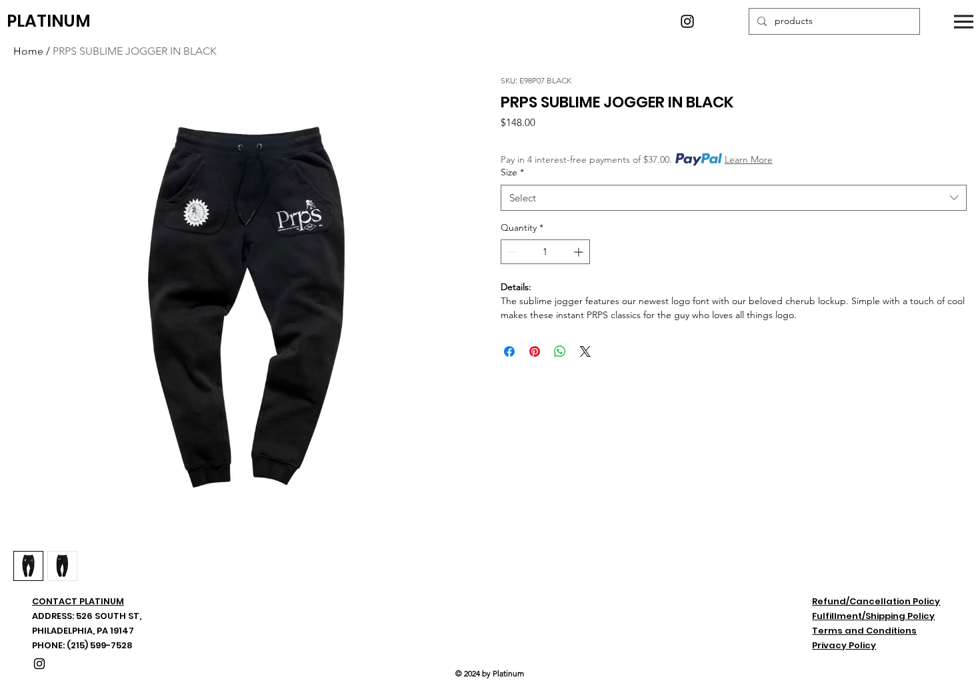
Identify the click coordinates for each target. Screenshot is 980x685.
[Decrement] (511, 251)
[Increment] (579, 251)
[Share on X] (585, 352)
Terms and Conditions (864, 630)
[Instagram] (687, 21)
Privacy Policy (844, 645)
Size (512, 172)
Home (28, 51)
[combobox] (734, 198)
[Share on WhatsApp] (560, 352)
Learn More (749, 159)
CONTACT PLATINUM (78, 601)
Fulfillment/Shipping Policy (873, 616)
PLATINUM (49, 21)
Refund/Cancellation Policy (876, 601)
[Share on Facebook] (509, 352)
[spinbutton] (545, 251)
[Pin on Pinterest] (535, 352)
